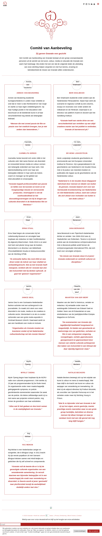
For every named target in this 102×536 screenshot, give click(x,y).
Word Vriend (72, 515)
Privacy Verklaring (60, 515)
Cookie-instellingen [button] (79, 531)
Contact (79, 515)
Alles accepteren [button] (93, 531)
